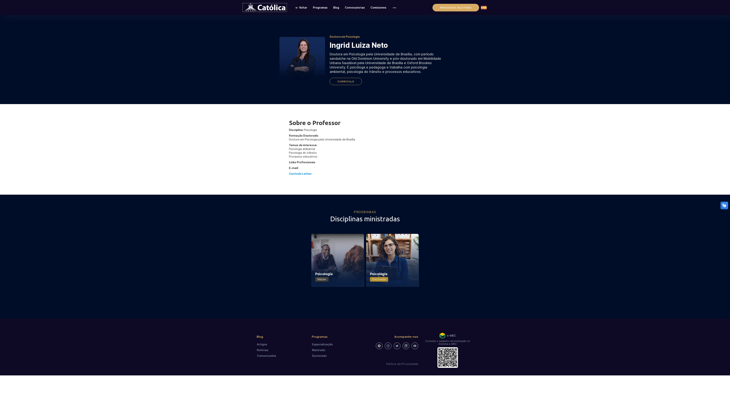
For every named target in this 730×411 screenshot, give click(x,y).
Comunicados (266, 356)
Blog (336, 7)
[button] (394, 7)
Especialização (322, 344)
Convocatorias (355, 7)
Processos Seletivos (455, 7)
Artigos (262, 344)
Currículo (345, 81)
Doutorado (319, 356)
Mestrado (318, 350)
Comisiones (378, 7)
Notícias (262, 350)
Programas (320, 7)
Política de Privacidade (402, 364)
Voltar (303, 7)
